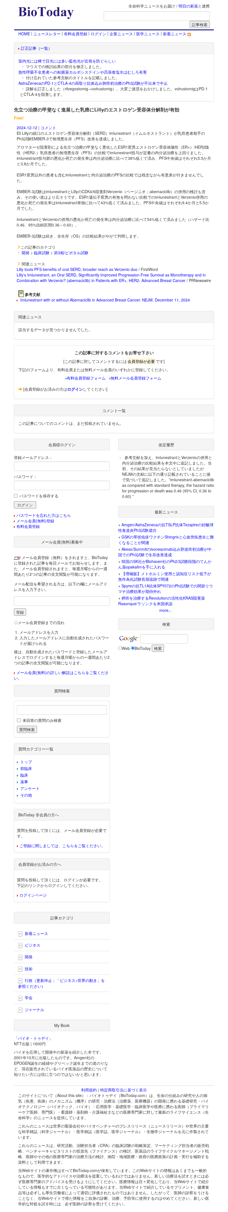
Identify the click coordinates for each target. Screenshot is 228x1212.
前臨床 (26, 768)
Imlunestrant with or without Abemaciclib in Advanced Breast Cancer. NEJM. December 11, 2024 (104, 300)
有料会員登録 (75, 33)
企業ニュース (121, 33)
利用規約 (89, 1090)
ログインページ (33, 895)
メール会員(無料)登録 (35, 520)
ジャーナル (34, 1009)
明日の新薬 (188, 6)
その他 (26, 795)
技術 (28, 968)
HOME (24, 33)
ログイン (98, 33)
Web (126, 648)
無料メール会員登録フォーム (136, 378)
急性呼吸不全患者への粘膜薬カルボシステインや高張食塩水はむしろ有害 (82, 72)
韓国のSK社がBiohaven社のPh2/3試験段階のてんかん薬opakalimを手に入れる (165, 564)
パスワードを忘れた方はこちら (43, 515)
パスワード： (25, 476)
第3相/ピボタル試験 (71, 252)
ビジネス (32, 945)
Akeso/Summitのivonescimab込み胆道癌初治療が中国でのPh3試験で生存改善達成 (165, 551)
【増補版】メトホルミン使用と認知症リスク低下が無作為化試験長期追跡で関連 (164, 576)
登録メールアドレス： (33, 457)
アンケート (30, 788)
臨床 (24, 775)
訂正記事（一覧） (36, 48)
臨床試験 (41, 252)
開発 (25, 252)
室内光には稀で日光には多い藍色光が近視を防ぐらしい (67, 61)
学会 (28, 997)
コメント (48, 127)
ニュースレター (47, 33)
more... (165, 610)
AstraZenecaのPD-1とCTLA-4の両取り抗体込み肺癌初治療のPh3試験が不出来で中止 (93, 83)
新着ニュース (175, 33)
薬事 (24, 781)
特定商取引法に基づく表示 (123, 1090)
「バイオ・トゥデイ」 (33, 1038)
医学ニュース (148, 33)
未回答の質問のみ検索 (42, 720)
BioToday (143, 648)
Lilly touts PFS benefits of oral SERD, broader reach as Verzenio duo (77, 269)
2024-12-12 (27, 127)
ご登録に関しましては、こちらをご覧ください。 (62, 845)
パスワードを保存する (38, 495)
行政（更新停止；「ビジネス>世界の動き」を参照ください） (61, 983)
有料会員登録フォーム (86, 378)
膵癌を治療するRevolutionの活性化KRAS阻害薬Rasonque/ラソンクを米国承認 (161, 600)
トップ (26, 761)
